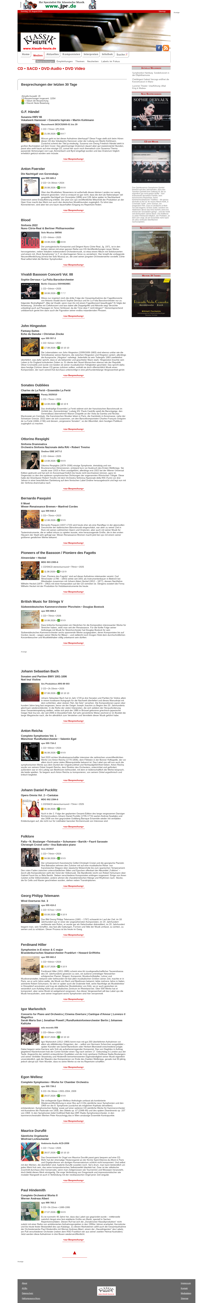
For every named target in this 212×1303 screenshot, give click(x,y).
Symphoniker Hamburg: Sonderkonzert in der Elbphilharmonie (150, 74)
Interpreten (91, 54)
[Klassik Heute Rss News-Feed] (166, 50)
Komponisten (71, 54)
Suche (121, 54)
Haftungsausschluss (31, 1298)
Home (26, 54)
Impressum (186, 1283)
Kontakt (184, 1288)
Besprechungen (45, 61)
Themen (80, 61)
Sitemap (162, 11)
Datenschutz (27, 1293)
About (24, 1283)
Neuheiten (93, 61)
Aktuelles (52, 54)
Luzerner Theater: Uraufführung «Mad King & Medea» (149, 87)
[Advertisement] (57, 658)
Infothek (107, 54)
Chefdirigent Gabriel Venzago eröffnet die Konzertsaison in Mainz (150, 80)
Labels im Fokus (110, 61)
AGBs (24, 1288)
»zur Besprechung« (73, 159)
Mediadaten (186, 1293)
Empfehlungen (65, 61)
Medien (38, 55)
